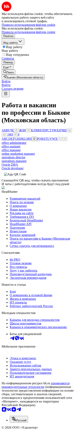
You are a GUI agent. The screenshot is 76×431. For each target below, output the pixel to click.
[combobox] (19, 419)
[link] (8, 72)
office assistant (11, 146)
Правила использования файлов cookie (28, 32)
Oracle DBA (10, 164)
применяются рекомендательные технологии (36, 385)
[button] (6, 81)
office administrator (14, 142)
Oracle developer (13, 168)
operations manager (14, 161)
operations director (13, 157)
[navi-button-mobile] (6, 94)
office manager (11, 150)
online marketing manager (18, 153)
